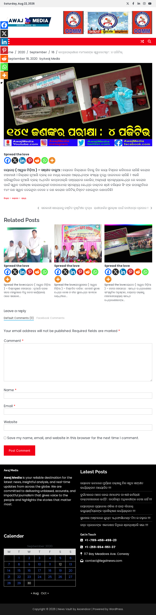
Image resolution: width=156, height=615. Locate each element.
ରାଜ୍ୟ (23, 198)
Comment (13, 340)
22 (19, 577)
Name (10, 390)
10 (39, 564)
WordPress (116, 609)
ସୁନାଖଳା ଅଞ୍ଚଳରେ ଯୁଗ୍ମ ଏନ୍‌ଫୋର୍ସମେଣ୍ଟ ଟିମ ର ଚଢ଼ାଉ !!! (115, 518)
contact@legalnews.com (103, 561)
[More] (52, 160)
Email (9, 406)
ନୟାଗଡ (15, 198)
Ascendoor (84, 609)
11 (50, 564)
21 (9, 577)
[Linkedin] (22, 160)
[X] (15, 160)
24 (39, 577)
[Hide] (1, 82)
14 (8, 570)
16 (29, 570)
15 (19, 570)
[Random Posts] (142, 41)
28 (9, 583)
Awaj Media (51, 58)
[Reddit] (37, 160)
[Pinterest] (29, 160)
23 (29, 577)
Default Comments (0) (19, 318)
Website (10, 422)
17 (39, 570)
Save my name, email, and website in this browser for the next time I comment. (73, 438)
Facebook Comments (50, 318)
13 (70, 564)
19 (60, 570)
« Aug (35, 593)
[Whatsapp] (44, 160)
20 (70, 570)
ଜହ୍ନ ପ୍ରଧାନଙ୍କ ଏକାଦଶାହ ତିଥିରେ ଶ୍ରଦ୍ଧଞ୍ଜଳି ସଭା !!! (114, 525)
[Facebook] (7, 160)
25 (50, 577)
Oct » (45, 593)
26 (60, 577)
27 (70, 577)
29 (19, 583)
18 (50, 570)
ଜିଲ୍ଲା (6, 198)
